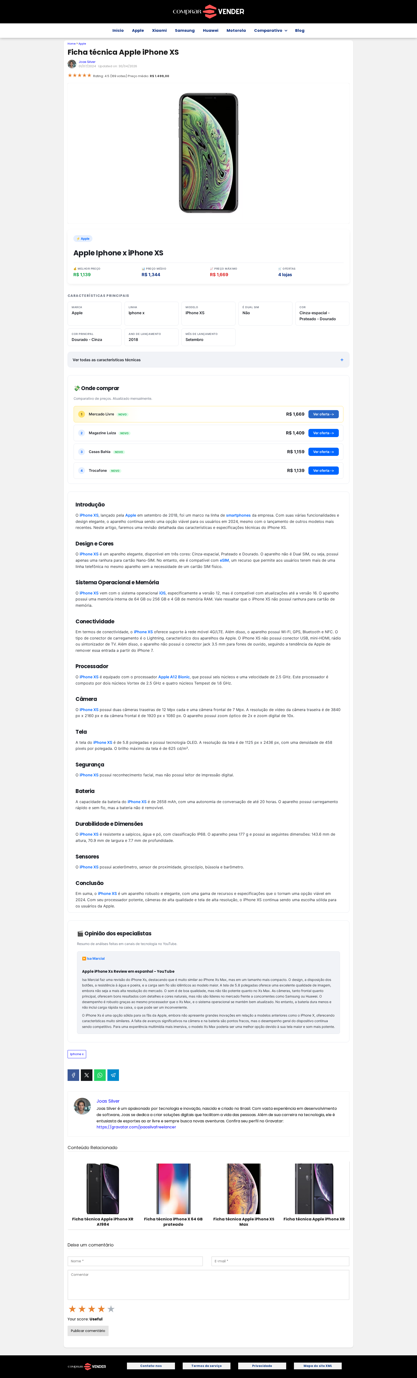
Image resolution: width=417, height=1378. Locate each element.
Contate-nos (151, 1366)
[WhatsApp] (100, 1075)
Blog (300, 30)
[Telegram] (113, 1075)
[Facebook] (73, 1075)
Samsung (185, 30)
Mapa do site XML (318, 1366)
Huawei (210, 30)
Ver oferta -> (323, 414)
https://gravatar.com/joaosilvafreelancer (136, 1127)
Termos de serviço (206, 1366)
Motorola (236, 30)
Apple (138, 30)
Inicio (118, 30)
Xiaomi (159, 30)
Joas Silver (87, 62)
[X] (86, 1075)
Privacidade (262, 1366)
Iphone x (76, 1054)
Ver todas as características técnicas (107, 359)
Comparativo (268, 30)
